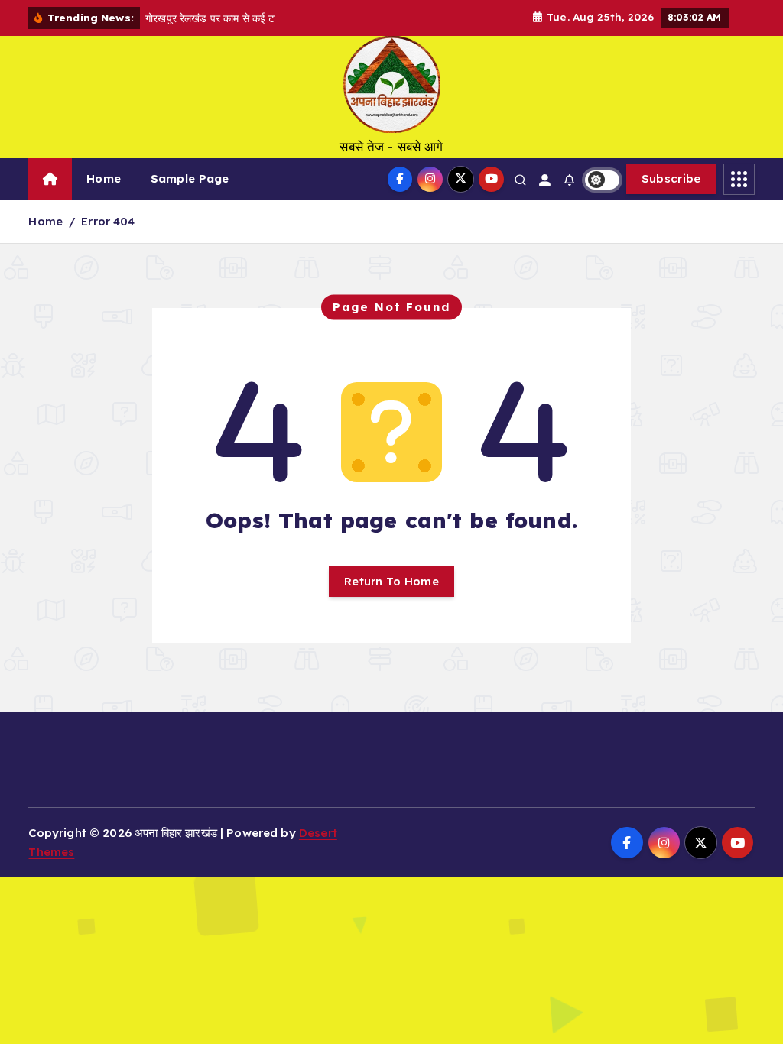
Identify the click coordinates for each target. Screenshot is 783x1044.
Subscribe (671, 178)
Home (103, 178)
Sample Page (190, 178)
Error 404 (108, 221)
